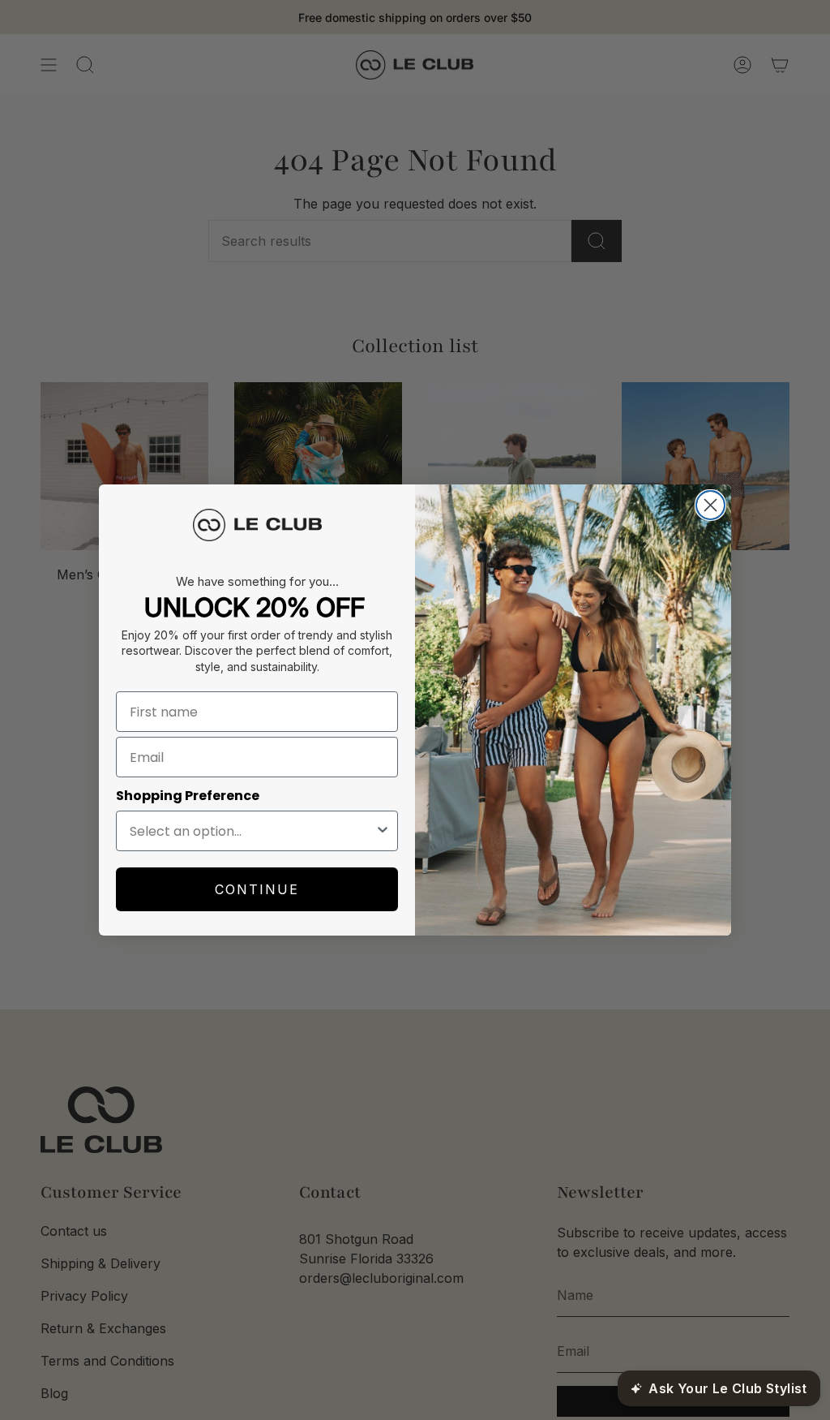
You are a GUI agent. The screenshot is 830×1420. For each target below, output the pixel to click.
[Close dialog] (710, 505)
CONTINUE (257, 889)
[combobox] (252, 830)
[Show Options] (382, 830)
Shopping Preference (187, 795)
